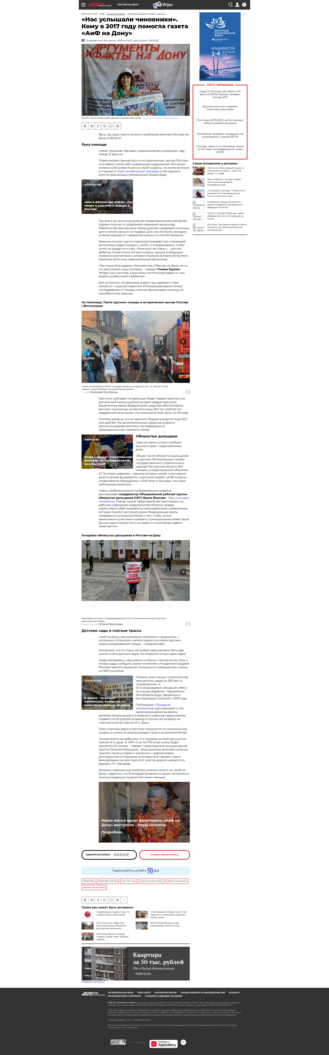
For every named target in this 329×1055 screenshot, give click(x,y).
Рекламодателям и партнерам (124, 996)
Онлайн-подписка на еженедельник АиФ (202, 993)
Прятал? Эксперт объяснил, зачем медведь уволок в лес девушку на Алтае (225, 216)
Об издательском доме (120, 993)
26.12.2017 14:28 (89, 14)
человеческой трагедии (142, 171)
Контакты (234, 993)
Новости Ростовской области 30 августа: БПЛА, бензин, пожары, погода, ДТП (220, 94)
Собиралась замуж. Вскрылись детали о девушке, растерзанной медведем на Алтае (225, 205)
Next (183, 341)
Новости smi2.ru (93, 982)
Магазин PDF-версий (165, 993)
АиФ (86, 392)
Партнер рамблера (137, 1042)
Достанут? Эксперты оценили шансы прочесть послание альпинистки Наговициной (227, 227)
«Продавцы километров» (153, 706)
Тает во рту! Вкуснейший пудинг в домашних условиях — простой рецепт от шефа (225, 171)
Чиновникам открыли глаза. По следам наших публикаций (113, 913)
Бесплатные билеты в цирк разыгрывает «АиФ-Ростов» (165, 924)
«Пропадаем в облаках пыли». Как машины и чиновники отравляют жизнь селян (168, 915)
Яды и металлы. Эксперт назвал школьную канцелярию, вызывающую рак (224, 182)
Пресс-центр (144, 993)
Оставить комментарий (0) (164, 855)
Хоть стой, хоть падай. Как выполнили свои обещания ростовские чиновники (111, 926)
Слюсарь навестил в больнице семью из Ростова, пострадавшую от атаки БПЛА (220, 149)
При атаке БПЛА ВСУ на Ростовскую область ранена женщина (220, 122)
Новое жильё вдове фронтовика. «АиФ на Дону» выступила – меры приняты (140, 822)
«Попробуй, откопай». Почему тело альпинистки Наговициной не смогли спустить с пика (226, 193)
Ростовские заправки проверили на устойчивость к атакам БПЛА (220, 135)
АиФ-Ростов (171, 118)
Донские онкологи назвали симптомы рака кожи (220, 108)
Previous (88, 341)
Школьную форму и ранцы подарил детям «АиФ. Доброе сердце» (112, 937)
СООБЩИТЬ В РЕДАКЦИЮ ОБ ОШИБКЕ (163, 996)
